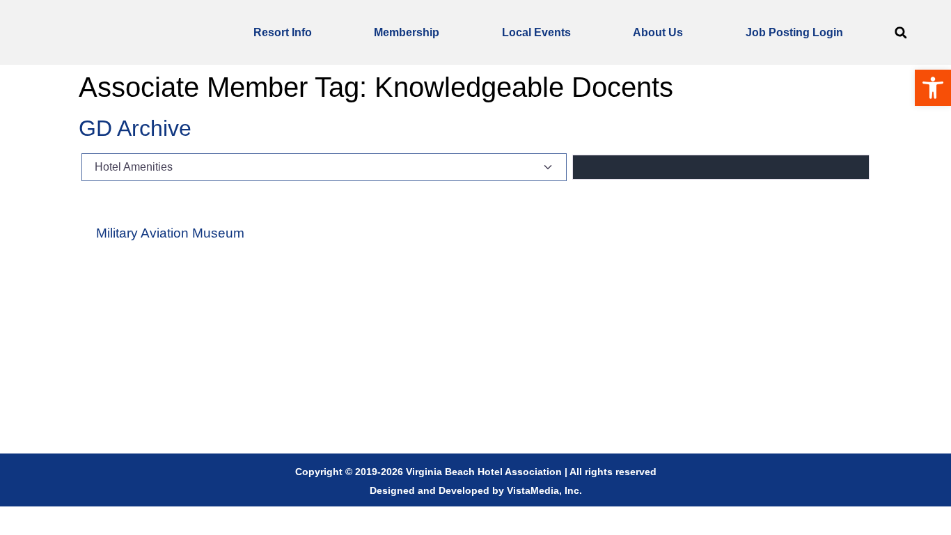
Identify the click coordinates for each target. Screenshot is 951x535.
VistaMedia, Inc (543, 490)
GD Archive (135, 128)
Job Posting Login (794, 32)
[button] (900, 32)
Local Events (536, 32)
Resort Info (282, 32)
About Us (658, 32)
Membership (406, 32)
